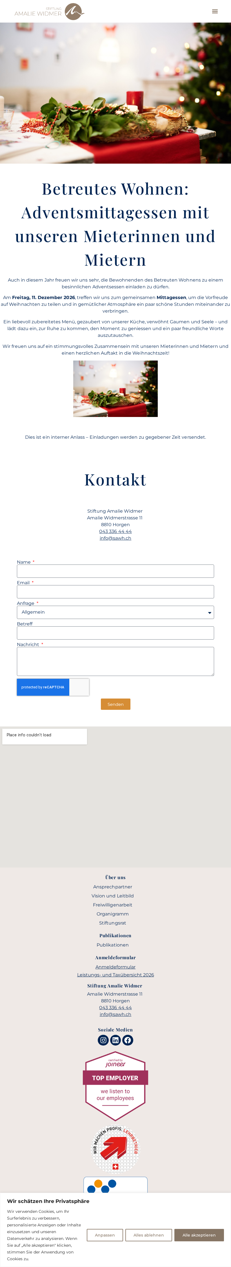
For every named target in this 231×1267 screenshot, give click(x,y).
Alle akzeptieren (199, 1235)
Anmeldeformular (115, 967)
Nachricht (29, 644)
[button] (214, 11)
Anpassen (105, 1235)
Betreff (24, 624)
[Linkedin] (115, 1040)
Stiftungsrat (112, 923)
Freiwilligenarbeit (112, 905)
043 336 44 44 (115, 531)
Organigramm (113, 914)
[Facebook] (127, 1040)
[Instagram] (103, 1040)
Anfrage (26, 603)
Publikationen (113, 945)
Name (24, 562)
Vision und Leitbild (113, 896)
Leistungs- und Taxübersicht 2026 (115, 975)
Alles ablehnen (149, 1235)
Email (24, 583)
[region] (115, 1230)
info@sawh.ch (116, 538)
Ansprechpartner (112, 887)
